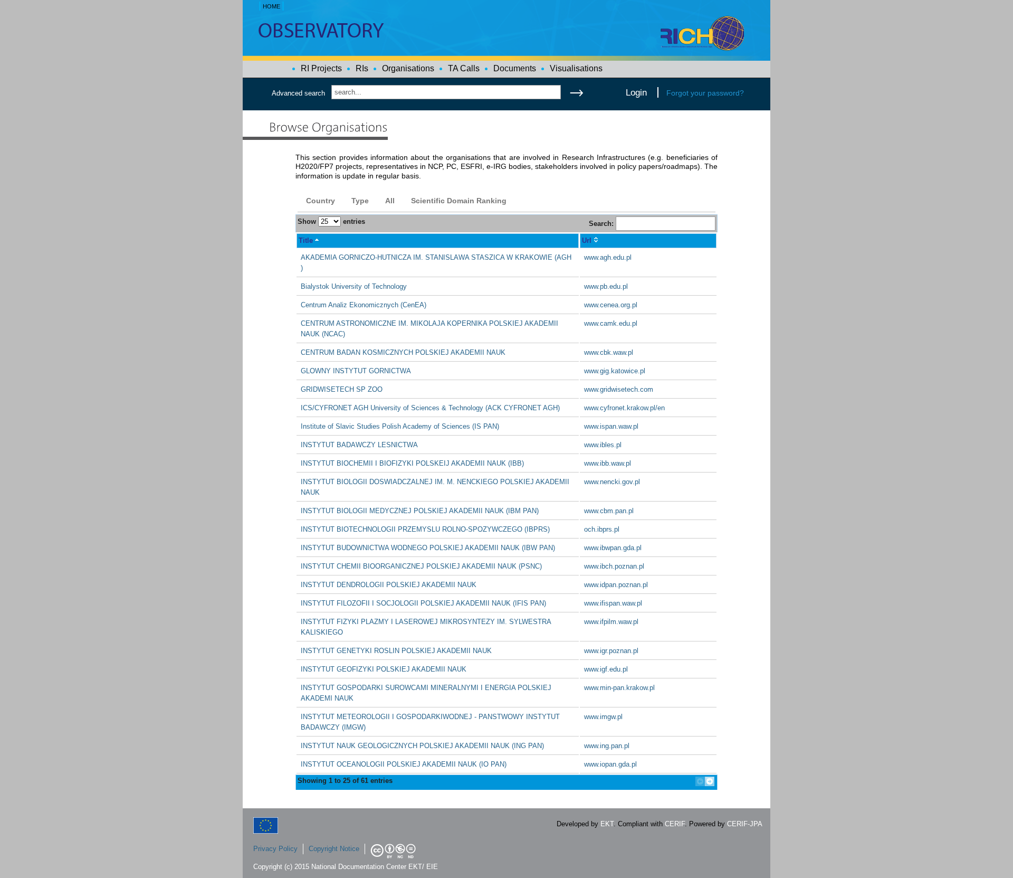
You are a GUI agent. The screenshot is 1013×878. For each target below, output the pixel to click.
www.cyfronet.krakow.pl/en (624, 408)
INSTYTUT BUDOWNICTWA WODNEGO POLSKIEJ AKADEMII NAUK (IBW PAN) (428, 548)
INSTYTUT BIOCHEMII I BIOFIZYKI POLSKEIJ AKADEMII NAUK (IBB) (412, 463)
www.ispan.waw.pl (611, 426)
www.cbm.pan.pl (609, 511)
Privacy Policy (275, 849)
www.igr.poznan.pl (611, 651)
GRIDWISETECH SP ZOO (342, 389)
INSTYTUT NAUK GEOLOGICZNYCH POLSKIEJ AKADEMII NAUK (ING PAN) (422, 746)
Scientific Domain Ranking (458, 200)
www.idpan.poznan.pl (616, 585)
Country (320, 200)
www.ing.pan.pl (606, 746)
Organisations (408, 68)
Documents (514, 68)
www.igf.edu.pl (606, 669)
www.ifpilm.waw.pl (611, 622)
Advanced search (298, 93)
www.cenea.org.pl (610, 305)
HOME (271, 6)
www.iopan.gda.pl (610, 764)
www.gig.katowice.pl (614, 371)
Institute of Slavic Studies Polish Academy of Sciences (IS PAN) (400, 426)
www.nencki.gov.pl (612, 482)
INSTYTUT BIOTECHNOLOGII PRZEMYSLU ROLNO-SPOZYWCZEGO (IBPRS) (425, 529)
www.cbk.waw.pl (608, 352)
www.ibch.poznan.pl (614, 566)
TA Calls (464, 68)
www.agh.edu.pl (608, 257)
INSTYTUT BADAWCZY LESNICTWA (359, 445)
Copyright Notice (334, 849)
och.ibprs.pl (601, 529)
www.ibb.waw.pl (607, 463)
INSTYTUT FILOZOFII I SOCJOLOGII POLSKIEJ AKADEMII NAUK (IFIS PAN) (423, 603)
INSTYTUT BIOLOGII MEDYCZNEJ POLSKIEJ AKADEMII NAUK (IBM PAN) (420, 511)
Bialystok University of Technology (354, 286)
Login (636, 92)
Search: (602, 224)
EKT (607, 824)
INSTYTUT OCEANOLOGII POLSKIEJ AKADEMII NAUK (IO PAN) (403, 764)
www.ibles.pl (603, 445)
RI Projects (321, 68)
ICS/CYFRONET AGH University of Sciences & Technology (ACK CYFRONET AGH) (430, 408)
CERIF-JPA (744, 824)
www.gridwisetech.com (618, 389)
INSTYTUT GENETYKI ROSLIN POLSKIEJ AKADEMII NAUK (396, 651)
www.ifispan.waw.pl (613, 603)
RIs (362, 68)
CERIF (675, 824)
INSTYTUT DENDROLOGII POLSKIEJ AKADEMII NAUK (388, 585)
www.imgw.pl (603, 717)
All (390, 200)
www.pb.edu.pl (606, 286)
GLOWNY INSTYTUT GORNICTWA (356, 371)
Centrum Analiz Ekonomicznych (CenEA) (363, 305)
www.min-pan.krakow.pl (619, 688)
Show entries (331, 221)
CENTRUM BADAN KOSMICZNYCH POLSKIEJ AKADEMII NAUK (403, 352)
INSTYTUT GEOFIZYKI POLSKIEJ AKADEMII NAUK (383, 669)
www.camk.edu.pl (610, 323)
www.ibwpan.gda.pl (613, 548)
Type (360, 200)
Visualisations (576, 68)
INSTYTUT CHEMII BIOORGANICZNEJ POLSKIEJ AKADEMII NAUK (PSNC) (421, 566)
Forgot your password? (705, 93)
